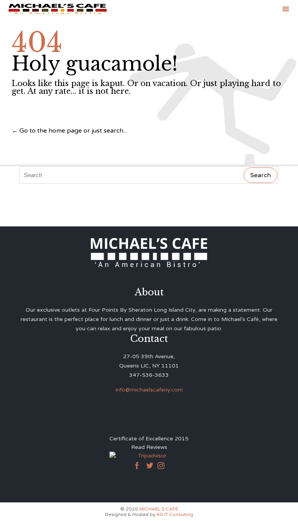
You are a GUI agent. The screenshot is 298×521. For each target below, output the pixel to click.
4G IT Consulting (174, 514)
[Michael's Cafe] (57, 8)
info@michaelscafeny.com (149, 389)
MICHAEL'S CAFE (158, 509)
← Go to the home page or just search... (69, 131)
